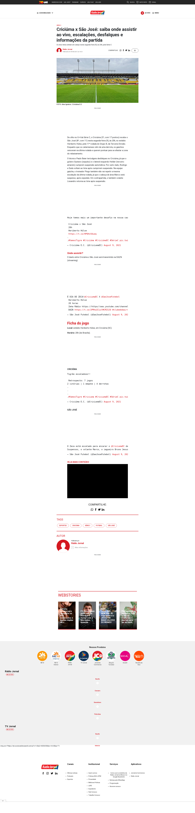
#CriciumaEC (102, 397)
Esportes (70, 779)
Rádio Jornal (67, 49)
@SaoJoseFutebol (110, 297)
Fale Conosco (92, 792)
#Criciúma (88, 240)
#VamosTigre (75, 240)
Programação (114, 783)
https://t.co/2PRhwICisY (89, 310)
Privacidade (92, 779)
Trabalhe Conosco (94, 795)
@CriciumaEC (91, 297)
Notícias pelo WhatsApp (117, 780)
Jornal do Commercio (138, 773)
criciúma (75, 525)
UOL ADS (98, 2)
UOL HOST (67, 2)
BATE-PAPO (143, 2)
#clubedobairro (120, 310)
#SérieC (114, 240)
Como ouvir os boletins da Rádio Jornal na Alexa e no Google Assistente (118, 775)
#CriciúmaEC (102, 240)
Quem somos (92, 773)
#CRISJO (107, 310)
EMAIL (154, 2)
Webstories (69, 595)
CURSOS (83, 2)
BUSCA (132, 2)
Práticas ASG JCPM (94, 776)
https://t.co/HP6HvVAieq (82, 234)
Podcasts (70, 776)
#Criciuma (88, 397)
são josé (111, 525)
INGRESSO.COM (57, 2)
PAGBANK (75, 2)
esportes (63, 525)
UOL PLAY (90, 2)
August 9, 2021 (112, 245)
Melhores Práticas (94, 782)
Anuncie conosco (115, 786)
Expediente (92, 789)
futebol (99, 525)
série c (87, 525)
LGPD (90, 785)
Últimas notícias (72, 773)
